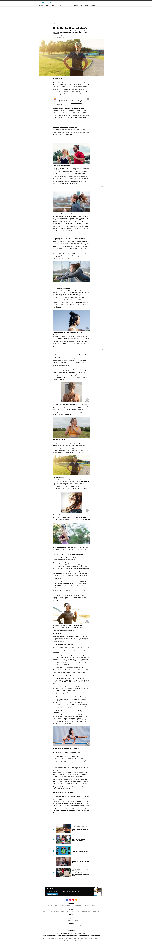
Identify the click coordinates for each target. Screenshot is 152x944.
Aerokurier (42, 938)
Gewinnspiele (74, 915)
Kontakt (45, 905)
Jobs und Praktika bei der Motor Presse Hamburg (71, 925)
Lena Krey (61, 35)
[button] (71, 57)
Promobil (64, 940)
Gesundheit (76, 5)
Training (46, 5)
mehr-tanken (80, 938)
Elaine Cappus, (56, 35)
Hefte (74, 0)
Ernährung (69, 5)
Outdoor (99, 938)
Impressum (55, 905)
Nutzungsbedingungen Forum (78, 905)
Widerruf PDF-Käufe (95, 911)
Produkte (77, 0)
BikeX (56, 938)
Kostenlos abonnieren (52, 894)
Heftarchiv (77, 920)
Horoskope (93, 5)
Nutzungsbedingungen (66, 905)
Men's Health (87, 938)
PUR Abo (67, 911)
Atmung (71, 112)
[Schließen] (88, 99)
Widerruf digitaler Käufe (85, 911)
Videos (81, 5)
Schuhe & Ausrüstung (61, 5)
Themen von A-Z (67, 915)
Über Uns (50, 905)
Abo (48, 911)
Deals (79, 915)
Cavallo (65, 938)
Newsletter (84, 915)
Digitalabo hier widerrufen (80, 906)
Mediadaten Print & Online (69, 920)
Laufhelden (87, 5)
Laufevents (53, 5)
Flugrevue (71, 938)
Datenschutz (87, 905)
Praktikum (71, 906)
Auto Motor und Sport (50, 938)
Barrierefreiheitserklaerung (63, 906)
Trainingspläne (41, 5)
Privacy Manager (94, 905)
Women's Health (77, 940)
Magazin (44, 911)
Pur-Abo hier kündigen (75, 911)
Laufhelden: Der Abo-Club (56, 911)
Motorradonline (94, 938)
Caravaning (61, 938)
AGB (60, 905)
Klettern (75, 938)
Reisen (63, 911)
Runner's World (70, 940)
